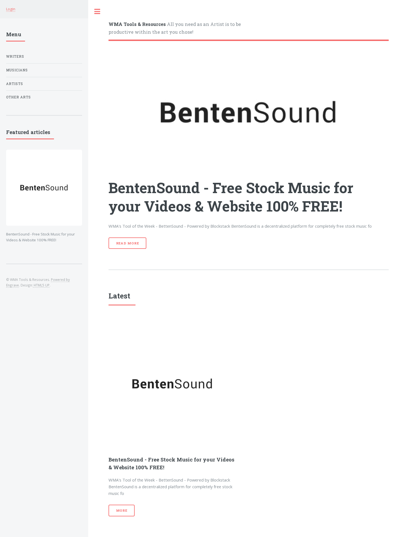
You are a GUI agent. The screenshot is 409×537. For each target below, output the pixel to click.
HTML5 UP (41, 285)
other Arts (18, 97)
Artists (14, 84)
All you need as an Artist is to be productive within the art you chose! (175, 28)
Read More (127, 243)
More (122, 510)
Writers (15, 56)
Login (10, 8)
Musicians (17, 70)
